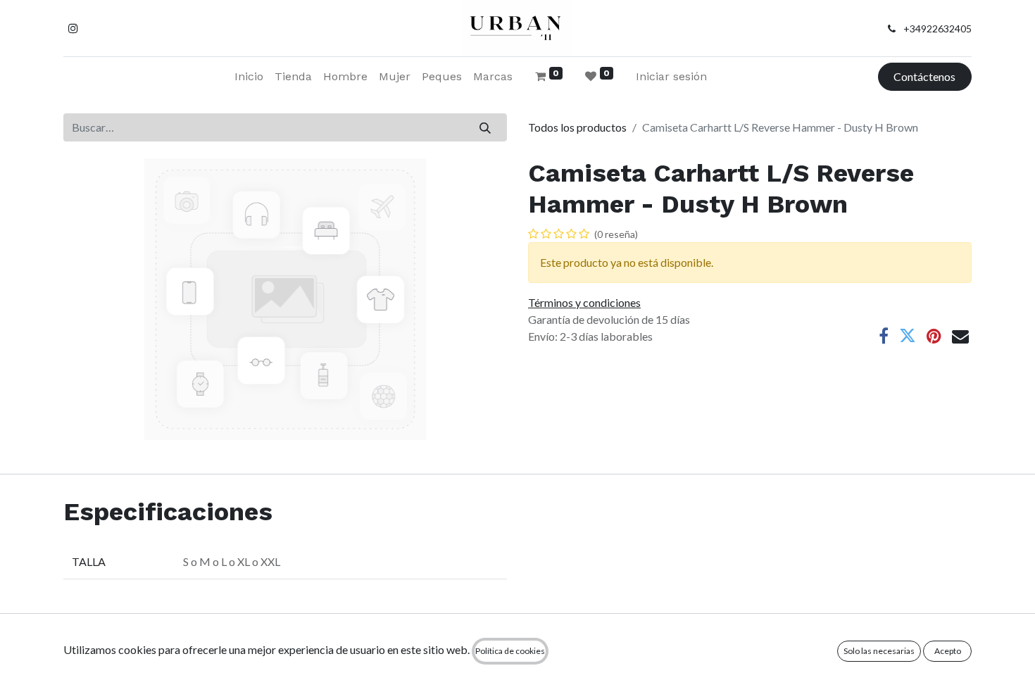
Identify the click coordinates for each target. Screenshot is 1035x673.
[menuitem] (249, 77)
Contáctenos (924, 76)
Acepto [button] (947, 651)
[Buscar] (485, 127)
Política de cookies (510, 651)
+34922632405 (937, 28)
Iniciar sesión (671, 76)
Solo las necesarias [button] (879, 651)
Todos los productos (577, 127)
